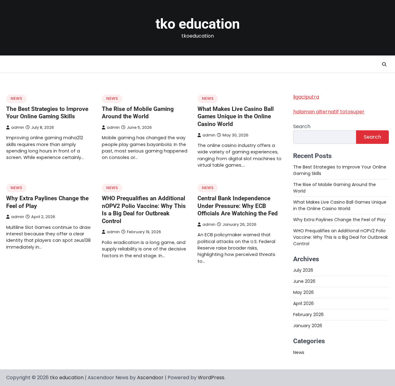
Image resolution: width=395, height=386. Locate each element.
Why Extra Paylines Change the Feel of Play (339, 220)
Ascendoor (150, 377)
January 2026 (307, 326)
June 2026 (304, 281)
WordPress (211, 377)
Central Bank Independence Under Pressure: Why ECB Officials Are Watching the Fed (238, 206)
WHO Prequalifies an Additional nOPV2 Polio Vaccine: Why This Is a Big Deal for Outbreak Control (144, 210)
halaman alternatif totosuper (328, 111)
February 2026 (308, 314)
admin (17, 127)
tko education (198, 24)
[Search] (384, 64)
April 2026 (303, 303)
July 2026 (303, 270)
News (16, 98)
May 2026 (303, 292)
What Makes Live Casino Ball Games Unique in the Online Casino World (236, 116)
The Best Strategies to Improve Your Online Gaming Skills (47, 112)
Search (301, 126)
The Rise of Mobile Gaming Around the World (138, 112)
